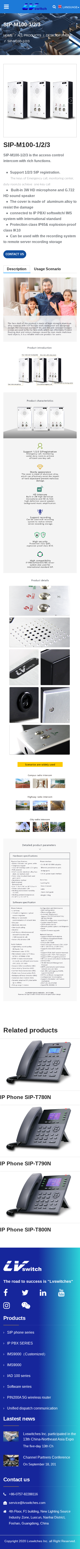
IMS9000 (14, 1365)
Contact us (15, 254)
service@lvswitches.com (27, 1503)
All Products (29, 35)
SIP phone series (20, 1332)
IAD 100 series (18, 1376)
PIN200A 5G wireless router (29, 1397)
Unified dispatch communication (32, 1408)
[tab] (47, 269)
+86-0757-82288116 (23, 1494)
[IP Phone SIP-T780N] (40, 1064)
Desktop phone (59, 35)
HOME (8, 35)
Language (70, 7)
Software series (19, 1386)
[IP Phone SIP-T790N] (40, 1131)
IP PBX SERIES (20, 1343)
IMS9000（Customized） (27, 1354)
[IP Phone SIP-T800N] (40, 1197)
